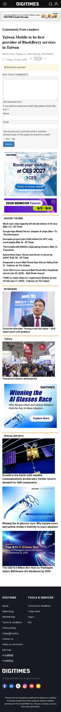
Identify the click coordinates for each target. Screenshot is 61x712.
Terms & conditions (12, 622)
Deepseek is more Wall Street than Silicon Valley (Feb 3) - (30, 264)
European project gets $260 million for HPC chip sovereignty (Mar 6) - (28, 241)
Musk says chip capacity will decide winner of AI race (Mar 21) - (30, 225)
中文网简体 (7, 660)
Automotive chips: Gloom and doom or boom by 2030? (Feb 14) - (27, 256)
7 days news (34, 611)
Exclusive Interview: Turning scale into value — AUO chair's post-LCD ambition (29, 330)
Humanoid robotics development (20, 378)
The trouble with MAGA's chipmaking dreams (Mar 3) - (30, 248)
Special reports (14, 436)
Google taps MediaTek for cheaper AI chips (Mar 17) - (30, 233)
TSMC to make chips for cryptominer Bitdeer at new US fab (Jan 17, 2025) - (29, 279)
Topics (8, 339)
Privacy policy (9, 627)
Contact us (7, 638)
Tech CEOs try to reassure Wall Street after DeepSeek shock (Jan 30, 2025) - (30, 272)
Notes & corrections (12, 644)
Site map (6, 649)
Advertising (7, 611)
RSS (30, 622)
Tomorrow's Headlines (39, 605)
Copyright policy (10, 633)
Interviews (10, 289)
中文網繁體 (7, 655)
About (5, 605)
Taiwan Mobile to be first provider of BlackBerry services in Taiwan (29, 42)
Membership (8, 616)
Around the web (13, 218)
